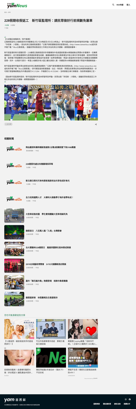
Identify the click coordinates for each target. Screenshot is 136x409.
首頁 (5, 12)
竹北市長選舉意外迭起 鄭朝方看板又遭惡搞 (50, 342)
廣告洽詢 (117, 404)
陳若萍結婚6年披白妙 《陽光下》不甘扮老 (50, 371)
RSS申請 (120, 5)
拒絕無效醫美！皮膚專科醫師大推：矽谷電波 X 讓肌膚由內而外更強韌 (18, 371)
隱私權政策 (107, 404)
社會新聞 (8, 124)
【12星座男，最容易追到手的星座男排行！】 (18, 342)
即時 (9, 12)
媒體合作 (127, 404)
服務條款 (96, 404)
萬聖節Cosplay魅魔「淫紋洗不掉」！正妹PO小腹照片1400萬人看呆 (83, 342)
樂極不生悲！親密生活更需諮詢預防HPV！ (82, 371)
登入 (128, 5)
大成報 (7, 25)
